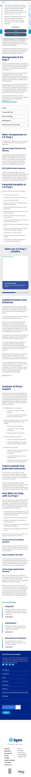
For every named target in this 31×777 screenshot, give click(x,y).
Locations (7, 762)
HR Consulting (7, 116)
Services (7, 749)
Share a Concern (9, 760)
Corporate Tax (7, 112)
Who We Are (7, 753)
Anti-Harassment (22, 754)
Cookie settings (15, 27)
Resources (7, 751)
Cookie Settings (22, 756)
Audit (4, 108)
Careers (6, 758)
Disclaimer (20, 750)
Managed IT (6, 121)
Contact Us (8, 765)
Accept (15, 30)
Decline (15, 34)
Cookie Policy (18, 13)
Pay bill (6, 755)
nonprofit (10, 50)
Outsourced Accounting (11, 125)
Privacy (20, 749)
